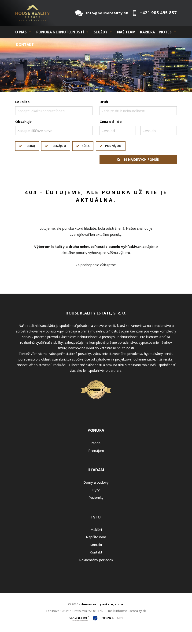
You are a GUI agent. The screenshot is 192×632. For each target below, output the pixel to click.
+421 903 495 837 (158, 12)
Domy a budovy (96, 482)
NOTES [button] (165, 32)
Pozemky (96, 497)
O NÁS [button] (21, 32)
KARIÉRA (147, 32)
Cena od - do (111, 121)
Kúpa (85, 146)
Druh (104, 101)
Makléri (96, 529)
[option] (96, 65)
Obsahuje (23, 121)
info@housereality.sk (107, 13)
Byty (96, 490)
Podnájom (113, 146)
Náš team (126, 32)
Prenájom (58, 146)
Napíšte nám (96, 537)
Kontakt (25, 44)
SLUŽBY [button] (100, 32)
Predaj (30, 146)
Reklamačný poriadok (96, 559)
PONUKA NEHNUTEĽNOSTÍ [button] (60, 32)
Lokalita (22, 101)
